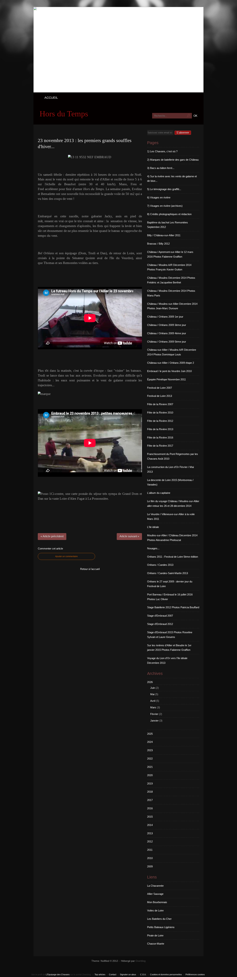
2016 (150, 808)
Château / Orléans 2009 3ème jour (166, 324)
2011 (150, 849)
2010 (150, 858)
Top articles (100, 974)
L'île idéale (153, 527)
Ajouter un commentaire (66, 556)
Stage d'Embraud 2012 (160, 623)
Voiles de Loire (155, 910)
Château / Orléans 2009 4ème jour (166, 333)
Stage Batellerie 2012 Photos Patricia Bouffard (173, 607)
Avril (152, 700)
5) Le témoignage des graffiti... (164, 189)
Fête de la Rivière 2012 (160, 420)
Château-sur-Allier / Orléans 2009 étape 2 (170, 362)
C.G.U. (143, 974)
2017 (150, 800)
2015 (150, 816)
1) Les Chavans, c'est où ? (162, 151)
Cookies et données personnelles (166, 974)
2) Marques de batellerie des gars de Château (173, 159)
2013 (150, 833)
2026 (150, 682)
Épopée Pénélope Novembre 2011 (166, 379)
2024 (150, 741)
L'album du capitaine (158, 492)
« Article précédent (52, 536)
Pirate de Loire (155, 935)
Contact (112, 974)
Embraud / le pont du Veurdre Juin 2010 (169, 371)
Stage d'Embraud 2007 (160, 615)
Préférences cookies (195, 974)
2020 (150, 775)
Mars (153, 707)
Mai (152, 694)
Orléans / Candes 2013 (160, 564)
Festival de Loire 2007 (159, 387)
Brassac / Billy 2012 (158, 243)
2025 (150, 733)
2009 (150, 866)
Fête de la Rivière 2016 (160, 437)
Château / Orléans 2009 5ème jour (166, 341)
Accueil (51, 97)
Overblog (141, 961)
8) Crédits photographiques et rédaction (169, 214)
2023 (150, 750)
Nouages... (153, 548)
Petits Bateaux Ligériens (161, 927)
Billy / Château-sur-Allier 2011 (163, 235)
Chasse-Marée (155, 943)
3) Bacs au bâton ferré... (160, 168)
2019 (150, 783)
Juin (152, 687)
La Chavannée (155, 885)
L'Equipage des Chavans (58, 974)
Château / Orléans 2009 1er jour (165, 316)
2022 (150, 758)
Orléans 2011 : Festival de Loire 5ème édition (172, 556)
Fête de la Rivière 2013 (160, 429)
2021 (150, 766)
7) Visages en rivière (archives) (165, 205)
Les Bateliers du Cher (159, 918)
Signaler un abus (128, 974)
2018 (150, 791)
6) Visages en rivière (158, 197)
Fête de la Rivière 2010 (160, 412)
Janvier (154, 720)
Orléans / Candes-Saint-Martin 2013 (167, 573)
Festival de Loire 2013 (159, 395)
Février (154, 714)
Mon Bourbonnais (157, 902)
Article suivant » (129, 536)
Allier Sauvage (155, 893)
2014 (150, 825)
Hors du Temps (64, 113)
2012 (150, 841)
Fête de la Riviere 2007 (160, 404)
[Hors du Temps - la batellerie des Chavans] (118, 91)
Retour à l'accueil (90, 569)
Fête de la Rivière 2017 (160, 445)
